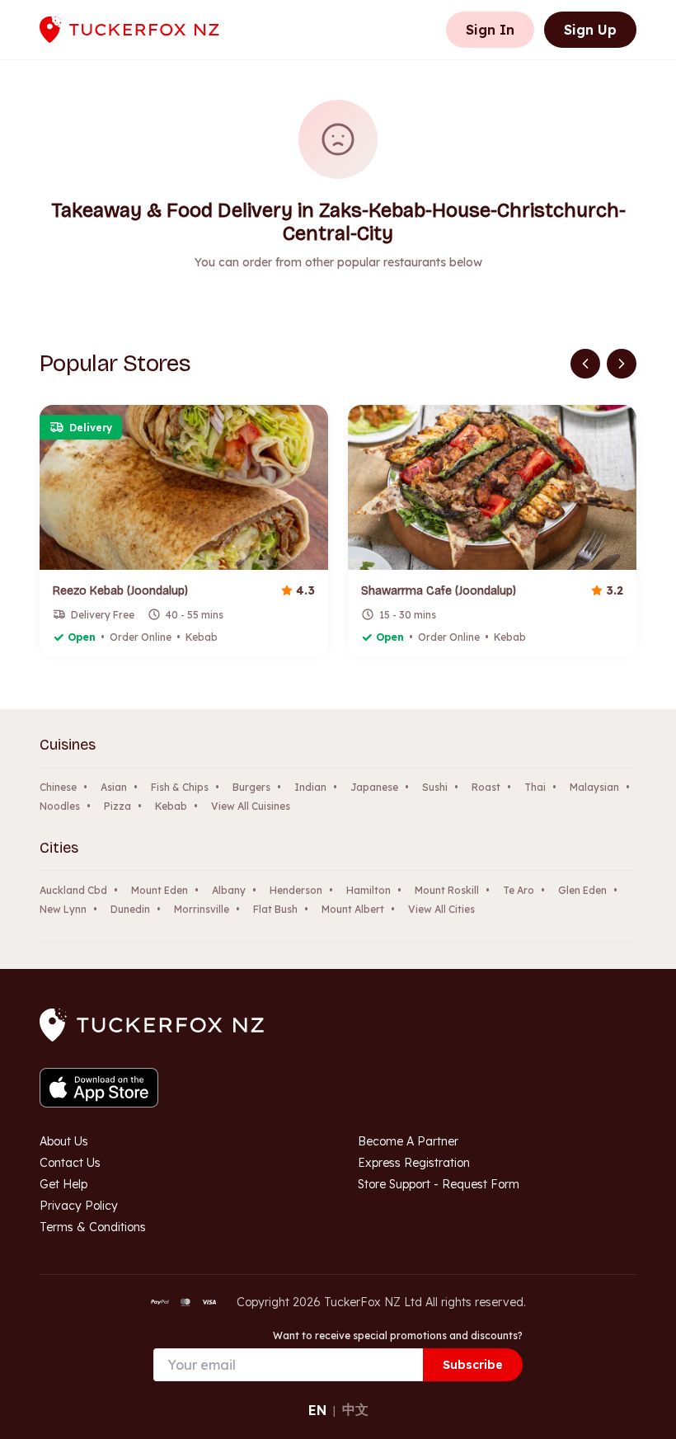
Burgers (251, 787)
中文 (355, 1409)
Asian (114, 787)
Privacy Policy (79, 1205)
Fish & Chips (180, 787)
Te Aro (518, 890)
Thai (535, 787)
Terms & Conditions (93, 1227)
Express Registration (414, 1162)
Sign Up (590, 29)
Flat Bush (275, 909)
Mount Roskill (447, 890)
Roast (486, 787)
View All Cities (441, 909)
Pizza (117, 806)
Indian (310, 787)
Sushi (435, 787)
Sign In (490, 29)
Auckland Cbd (73, 890)
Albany (229, 890)
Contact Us (70, 1162)
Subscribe (473, 1364)
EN (317, 1410)
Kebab (171, 806)
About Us (64, 1141)
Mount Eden (159, 890)
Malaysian (594, 787)
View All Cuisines (250, 806)
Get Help (63, 1184)
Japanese (374, 787)
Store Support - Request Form (438, 1184)
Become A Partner (408, 1141)
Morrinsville (201, 909)
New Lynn (63, 909)
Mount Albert (353, 909)
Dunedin (130, 909)
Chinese (58, 787)
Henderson (296, 890)
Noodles (60, 806)
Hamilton (368, 890)
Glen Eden (582, 890)
